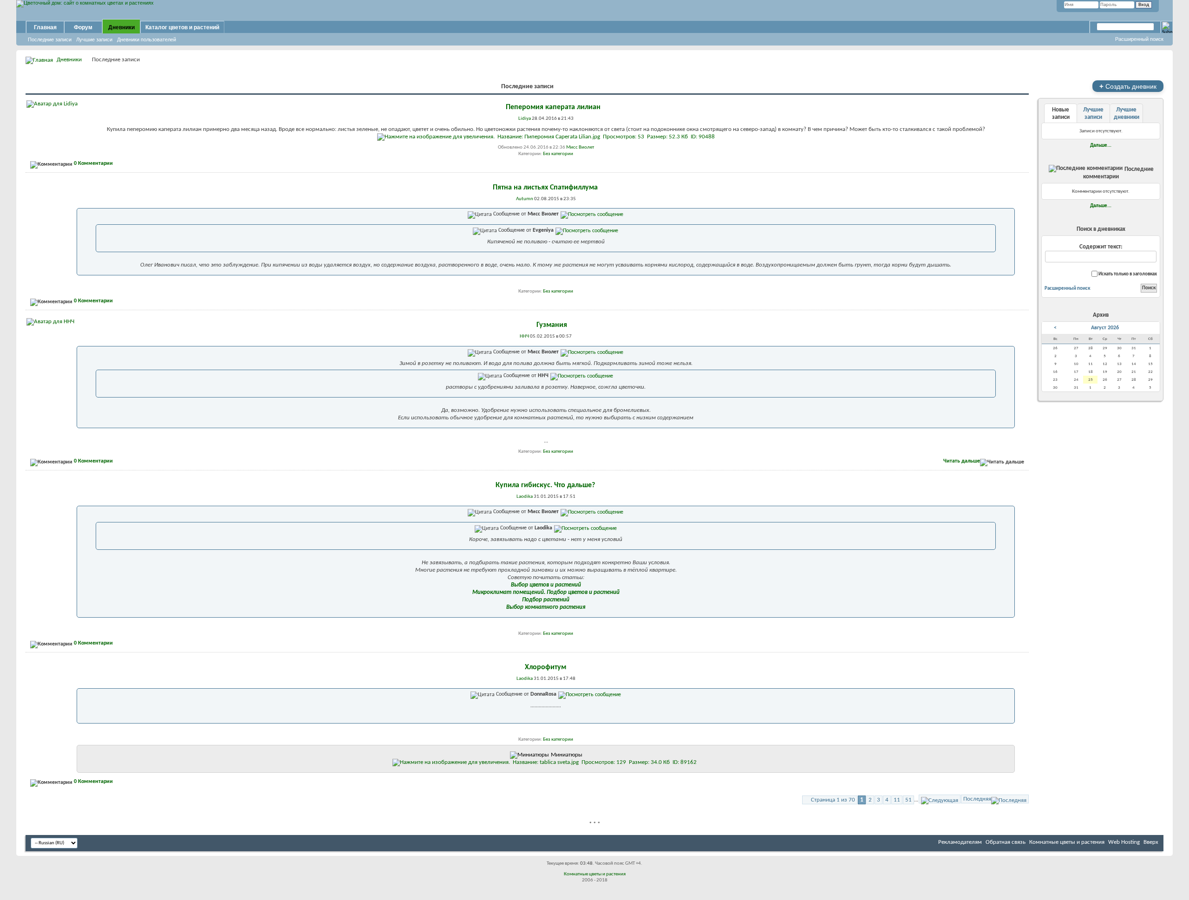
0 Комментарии (93, 163)
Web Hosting (1124, 842)
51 (908, 800)
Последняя (977, 799)
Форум (83, 27)
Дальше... (1100, 145)
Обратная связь (1006, 842)
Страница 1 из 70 (833, 800)
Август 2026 (1105, 328)
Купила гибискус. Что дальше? (545, 485)
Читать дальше (961, 461)
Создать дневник (1127, 86)
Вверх (1150, 842)
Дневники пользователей (146, 39)
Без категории (558, 154)
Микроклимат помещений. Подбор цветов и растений (546, 592)
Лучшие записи (94, 39)
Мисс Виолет (580, 147)
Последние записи (50, 39)
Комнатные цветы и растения (1066, 842)
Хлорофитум (545, 667)
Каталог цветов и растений (182, 27)
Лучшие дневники (1126, 113)
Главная (45, 27)
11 (897, 800)
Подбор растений (545, 600)
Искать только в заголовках (1127, 274)
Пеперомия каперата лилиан (553, 107)
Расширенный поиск (1139, 39)
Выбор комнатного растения (545, 607)
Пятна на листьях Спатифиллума (545, 187)
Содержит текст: (1101, 247)
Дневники (121, 27)
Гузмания (551, 325)
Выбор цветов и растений (546, 585)
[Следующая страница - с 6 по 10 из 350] (939, 799)
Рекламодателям (960, 842)
